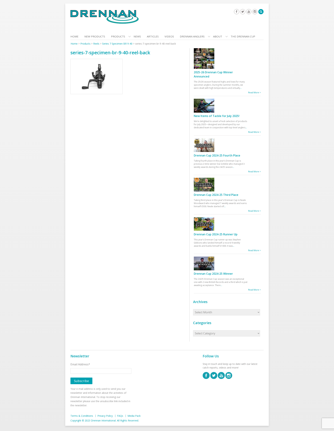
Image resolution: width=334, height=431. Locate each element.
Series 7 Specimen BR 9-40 (117, 43)
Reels (96, 43)
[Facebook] (236, 11)
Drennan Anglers (192, 36)
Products (118, 36)
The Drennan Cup (243, 36)
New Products (94, 36)
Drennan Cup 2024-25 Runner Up (215, 234)
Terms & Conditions (81, 416)
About (217, 36)
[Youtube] (248, 11)
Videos (169, 36)
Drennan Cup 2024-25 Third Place (216, 195)
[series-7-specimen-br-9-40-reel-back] (96, 77)
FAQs (120, 416)
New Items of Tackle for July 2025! (216, 116)
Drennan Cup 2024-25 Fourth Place (217, 155)
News (137, 36)
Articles (153, 36)
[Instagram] (254, 11)
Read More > (254, 92)
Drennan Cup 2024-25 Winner (213, 274)
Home (74, 36)
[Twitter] (242, 11)
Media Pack (134, 416)
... (241, 88)
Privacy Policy (105, 416)
